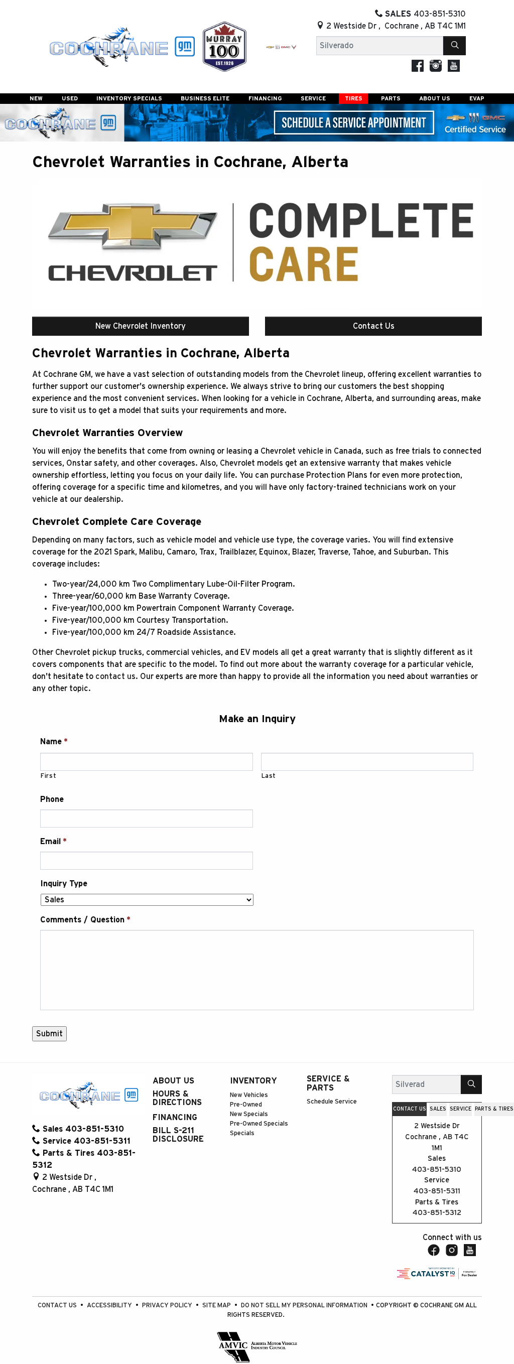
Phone (52, 799)
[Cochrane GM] (121, 46)
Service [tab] (460, 1109)
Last (269, 776)
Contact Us (374, 326)
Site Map (217, 1305)
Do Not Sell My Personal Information (305, 1305)
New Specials (249, 1114)
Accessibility (110, 1305)
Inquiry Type (63, 884)
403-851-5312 (437, 1212)
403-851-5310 (436, 1169)
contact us (115, 676)
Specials (242, 1133)
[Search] (454, 45)
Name (54, 742)
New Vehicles (249, 1095)
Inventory (253, 1081)
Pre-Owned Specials (259, 1124)
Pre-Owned (246, 1105)
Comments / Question (85, 920)
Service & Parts (328, 1083)
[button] (36, 98)
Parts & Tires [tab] (494, 1109)
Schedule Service (332, 1102)
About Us (173, 1081)
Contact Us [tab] (409, 1109)
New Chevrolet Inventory (140, 326)
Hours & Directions (177, 1098)
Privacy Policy (168, 1305)
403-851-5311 (437, 1191)
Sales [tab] (438, 1109)
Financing (175, 1118)
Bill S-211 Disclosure (178, 1135)
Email (53, 842)
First (48, 776)
